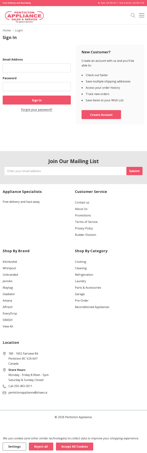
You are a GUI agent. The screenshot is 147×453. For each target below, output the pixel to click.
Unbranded (10, 275)
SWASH (8, 320)
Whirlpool (9, 268)
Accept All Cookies (74, 447)
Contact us (82, 202)
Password (9, 78)
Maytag (8, 288)
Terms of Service (86, 222)
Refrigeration (84, 275)
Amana (7, 300)
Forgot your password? (36, 110)
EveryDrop (10, 313)
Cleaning (81, 268)
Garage (80, 294)
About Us (81, 209)
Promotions (83, 215)
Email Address (13, 59)
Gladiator (9, 294)
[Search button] (133, 15)
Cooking (80, 262)
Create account (101, 115)
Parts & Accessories (88, 288)
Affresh (8, 307)
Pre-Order (82, 300)
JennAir (8, 281)
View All (8, 326)
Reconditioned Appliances (92, 307)
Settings (14, 447)
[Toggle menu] (141, 15)
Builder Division (85, 235)
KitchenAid (10, 262)
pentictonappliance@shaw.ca (27, 392)
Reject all (41, 447)
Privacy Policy (84, 228)
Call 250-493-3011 (20, 386)
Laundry (80, 281)
